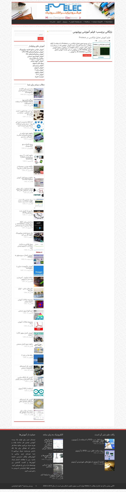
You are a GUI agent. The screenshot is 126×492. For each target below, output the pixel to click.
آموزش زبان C (39, 70)
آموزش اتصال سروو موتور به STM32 (24, 256)
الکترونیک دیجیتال (98, 22)
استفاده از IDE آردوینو (26, 388)
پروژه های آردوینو (38, 63)
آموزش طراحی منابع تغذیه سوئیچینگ (31, 49)
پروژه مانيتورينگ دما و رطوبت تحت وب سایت (25, 200)
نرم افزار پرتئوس (103, 40)
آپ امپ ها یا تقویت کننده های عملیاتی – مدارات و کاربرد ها (24, 113)
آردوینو (59, 22)
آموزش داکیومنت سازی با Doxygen (24, 267)
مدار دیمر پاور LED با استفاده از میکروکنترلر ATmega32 (25, 90)
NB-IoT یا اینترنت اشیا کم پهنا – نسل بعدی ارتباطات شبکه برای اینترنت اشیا (24, 124)
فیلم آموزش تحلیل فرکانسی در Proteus (94, 37)
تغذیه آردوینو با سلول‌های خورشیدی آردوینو (87, 462)
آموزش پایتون (39, 72)
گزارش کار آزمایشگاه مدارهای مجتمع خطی (26, 400)
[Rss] (36, 486)
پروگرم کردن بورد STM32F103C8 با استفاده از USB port (24, 102)
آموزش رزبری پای (38, 65)
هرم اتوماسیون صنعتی (25, 310)
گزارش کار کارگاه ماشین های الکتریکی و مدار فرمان (24, 378)
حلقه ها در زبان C (27, 355)
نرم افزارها (87, 22)
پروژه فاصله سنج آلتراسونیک (27, 145)
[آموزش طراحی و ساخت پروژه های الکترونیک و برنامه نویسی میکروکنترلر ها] (63, 10)
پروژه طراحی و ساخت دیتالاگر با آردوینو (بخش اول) (25, 246)
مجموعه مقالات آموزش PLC (25, 323)
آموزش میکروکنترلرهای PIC (35, 54)
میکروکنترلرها (109, 22)
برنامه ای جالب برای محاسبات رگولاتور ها (26, 411)
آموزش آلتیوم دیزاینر (37, 61)
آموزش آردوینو (39, 67)
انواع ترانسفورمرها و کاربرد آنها (46, 455)
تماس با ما (52, 22)
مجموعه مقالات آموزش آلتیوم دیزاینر (25, 300)
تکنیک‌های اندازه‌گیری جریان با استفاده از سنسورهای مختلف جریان (47, 444)
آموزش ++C (40, 74)
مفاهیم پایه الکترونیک (36, 58)
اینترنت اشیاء (39, 76)
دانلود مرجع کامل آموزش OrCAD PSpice (25, 178)
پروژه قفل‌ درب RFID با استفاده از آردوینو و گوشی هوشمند (88, 440)
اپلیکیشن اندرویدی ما (19, 468)
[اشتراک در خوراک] (47, 31)
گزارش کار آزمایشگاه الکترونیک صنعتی (26, 367)
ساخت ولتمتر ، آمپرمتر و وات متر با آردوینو (25, 278)
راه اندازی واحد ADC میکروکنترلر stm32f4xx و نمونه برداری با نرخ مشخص (24, 224)
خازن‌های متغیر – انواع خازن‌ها (25, 289)
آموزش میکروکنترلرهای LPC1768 (33, 51)
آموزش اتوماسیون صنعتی (35, 56)
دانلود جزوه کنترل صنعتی (24, 344)
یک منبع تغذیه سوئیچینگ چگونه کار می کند (24, 234)
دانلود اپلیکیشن (17, 486)
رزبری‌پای (65, 22)
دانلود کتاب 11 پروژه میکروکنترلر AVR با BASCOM (26, 157)
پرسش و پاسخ (28, 486)
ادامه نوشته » (87, 55)
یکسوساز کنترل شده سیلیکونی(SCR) (26, 212)
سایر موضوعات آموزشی (76, 22)
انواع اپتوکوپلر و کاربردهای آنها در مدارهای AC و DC (24, 189)
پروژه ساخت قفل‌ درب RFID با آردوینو (90, 450)
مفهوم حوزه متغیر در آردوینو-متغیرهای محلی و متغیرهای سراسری (25, 135)
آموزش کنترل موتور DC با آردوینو (25, 334)
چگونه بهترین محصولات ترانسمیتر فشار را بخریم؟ (25, 167)
